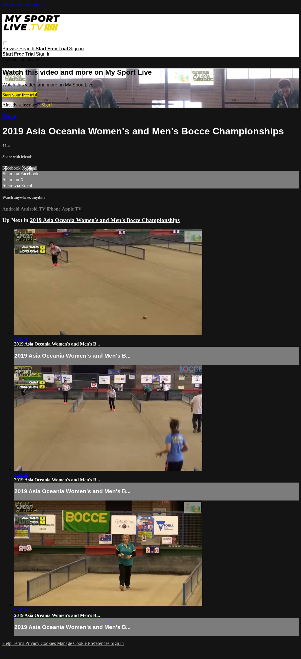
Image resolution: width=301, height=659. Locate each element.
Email (31, 168)
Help (7, 643)
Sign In (43, 53)
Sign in (76, 48)
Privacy (33, 643)
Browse (10, 48)
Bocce (9, 116)
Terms (19, 643)
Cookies (49, 643)
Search (27, 48)
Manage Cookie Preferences (84, 643)
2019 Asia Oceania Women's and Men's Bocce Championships (105, 220)
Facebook (12, 168)
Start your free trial (19, 94)
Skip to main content (21, 4)
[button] (5, 43)
